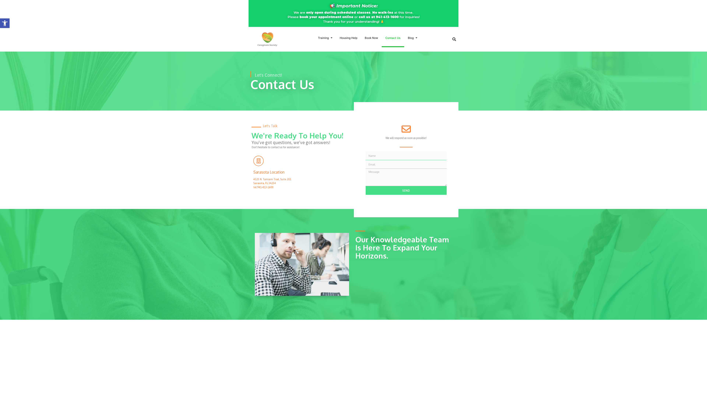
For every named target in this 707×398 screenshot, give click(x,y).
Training (323, 38)
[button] (5, 23)
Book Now (371, 38)
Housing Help (348, 38)
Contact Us (392, 38)
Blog (411, 38)
